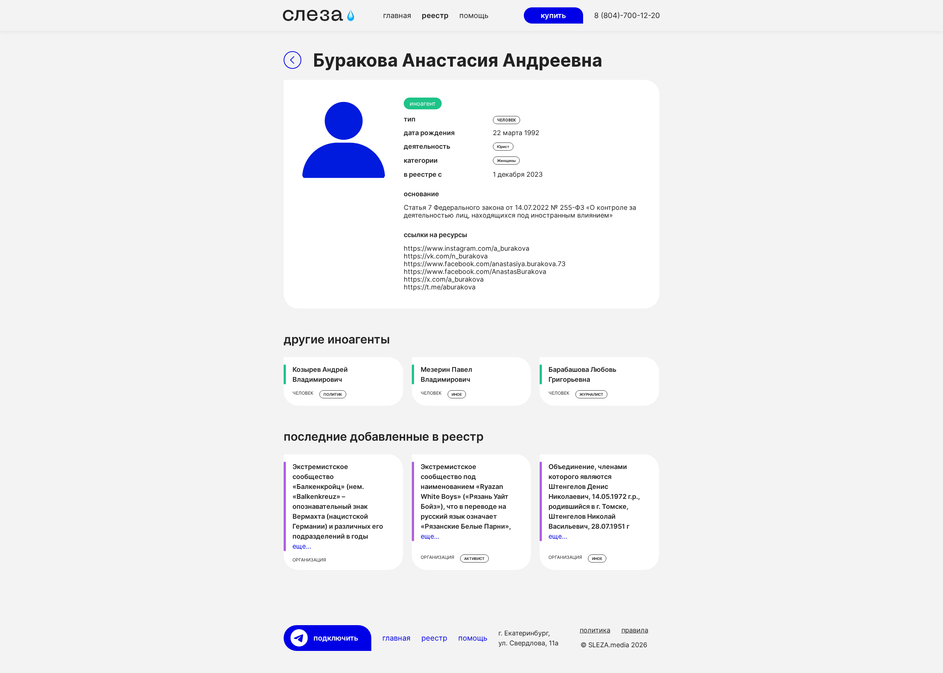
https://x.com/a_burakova (444, 279)
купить (553, 15)
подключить (335, 638)
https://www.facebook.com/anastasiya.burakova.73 (484, 264)
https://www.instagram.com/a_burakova (466, 248)
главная (397, 15)
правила (634, 630)
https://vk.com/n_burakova (446, 256)
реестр (435, 15)
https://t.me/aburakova (440, 287)
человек (506, 120)
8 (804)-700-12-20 (627, 15)
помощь (473, 15)
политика (595, 630)
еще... (301, 546)
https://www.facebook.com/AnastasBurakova (475, 271)
